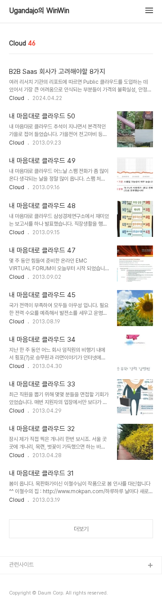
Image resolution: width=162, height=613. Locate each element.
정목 (14, 594)
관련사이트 (21, 564)
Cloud (16, 98)
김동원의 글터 (24, 580)
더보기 (81, 529)
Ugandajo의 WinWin (39, 11)
